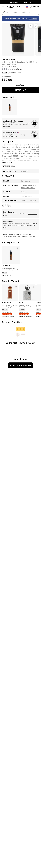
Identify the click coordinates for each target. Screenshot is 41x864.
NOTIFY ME (20, 90)
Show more (6, 162)
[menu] (3, 7)
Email (9, 225)
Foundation (28, 234)
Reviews (6, 322)
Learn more (6, 126)
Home (5, 234)
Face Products (19, 234)
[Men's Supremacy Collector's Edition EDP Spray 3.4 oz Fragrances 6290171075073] (33, 286)
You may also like (8, 97)
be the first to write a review (20, 365)
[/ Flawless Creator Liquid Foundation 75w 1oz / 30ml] (17, 248)
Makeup (11, 234)
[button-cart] (38, 7)
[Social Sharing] (31, 26)
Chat (14, 225)
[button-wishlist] (34, 7)
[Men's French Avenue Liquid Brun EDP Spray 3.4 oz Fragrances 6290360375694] (16, 286)
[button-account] (31, 7)
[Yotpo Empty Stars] (6, 69)
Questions (17, 322)
